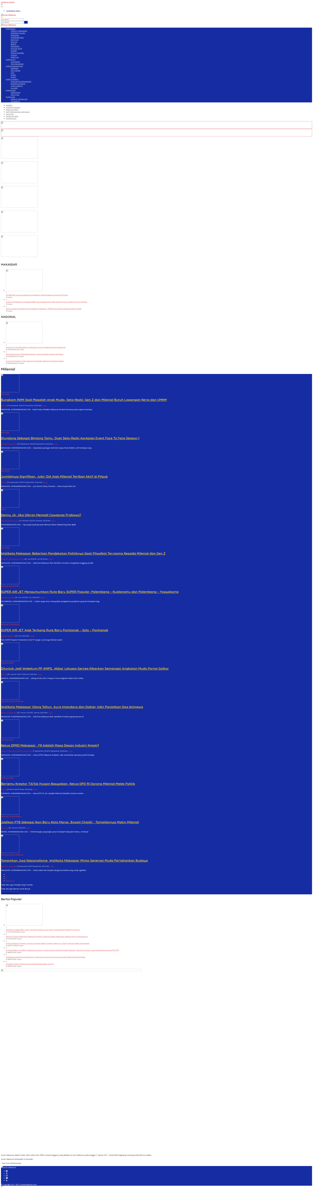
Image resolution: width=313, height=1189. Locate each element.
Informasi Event (7, 739)
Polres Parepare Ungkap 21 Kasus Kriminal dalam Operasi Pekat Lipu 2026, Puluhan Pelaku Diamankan (47, 943)
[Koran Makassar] (8, 15)
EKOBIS (4, 597)
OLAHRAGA (5, 444)
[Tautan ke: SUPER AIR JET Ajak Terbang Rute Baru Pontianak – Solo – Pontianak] (10, 622)
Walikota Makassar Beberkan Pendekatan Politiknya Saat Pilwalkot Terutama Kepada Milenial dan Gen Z (83, 553)
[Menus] (2, 4)
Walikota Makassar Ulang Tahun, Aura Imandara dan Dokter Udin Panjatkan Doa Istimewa (72, 707)
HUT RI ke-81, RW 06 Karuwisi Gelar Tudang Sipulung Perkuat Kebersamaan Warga (34, 259)
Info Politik (5, 394)
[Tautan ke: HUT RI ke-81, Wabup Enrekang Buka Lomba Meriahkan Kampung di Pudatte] (19, 207)
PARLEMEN (11, 751)
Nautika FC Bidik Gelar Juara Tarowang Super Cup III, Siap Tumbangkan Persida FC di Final (42, 930)
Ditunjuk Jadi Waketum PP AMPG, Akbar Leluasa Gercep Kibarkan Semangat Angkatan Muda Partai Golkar (85, 668)
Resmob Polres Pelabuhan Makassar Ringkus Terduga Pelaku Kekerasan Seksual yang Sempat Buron (47, 936)
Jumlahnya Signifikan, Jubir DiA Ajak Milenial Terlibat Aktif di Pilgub (54, 476)
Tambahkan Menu (13, 11)
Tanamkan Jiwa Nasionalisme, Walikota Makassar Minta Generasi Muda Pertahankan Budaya (74, 860)
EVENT (3, 751)
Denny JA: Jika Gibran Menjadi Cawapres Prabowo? (41, 515)
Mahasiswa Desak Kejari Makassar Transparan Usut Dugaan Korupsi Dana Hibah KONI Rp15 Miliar (45, 957)
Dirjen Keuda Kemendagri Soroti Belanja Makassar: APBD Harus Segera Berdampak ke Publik (43, 309)
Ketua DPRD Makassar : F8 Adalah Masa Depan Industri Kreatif (50, 745)
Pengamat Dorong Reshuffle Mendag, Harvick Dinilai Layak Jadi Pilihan (34, 354)
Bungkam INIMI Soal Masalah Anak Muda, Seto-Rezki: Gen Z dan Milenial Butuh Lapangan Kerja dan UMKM (84, 400)
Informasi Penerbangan (10, 586)
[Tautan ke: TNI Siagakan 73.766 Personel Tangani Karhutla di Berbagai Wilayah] (19, 182)
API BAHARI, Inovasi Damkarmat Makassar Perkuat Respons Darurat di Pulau (37, 295)
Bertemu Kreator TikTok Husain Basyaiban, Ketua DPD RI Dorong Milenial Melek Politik (68, 784)
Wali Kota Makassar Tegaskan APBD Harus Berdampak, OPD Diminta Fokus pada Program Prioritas (46, 302)
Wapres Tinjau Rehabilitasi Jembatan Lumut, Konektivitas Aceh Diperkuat (35, 347)
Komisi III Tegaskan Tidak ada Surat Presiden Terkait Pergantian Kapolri (35, 361)
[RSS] (7, 1180)
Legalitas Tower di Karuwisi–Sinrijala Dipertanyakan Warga (30, 964)
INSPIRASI (11, 597)
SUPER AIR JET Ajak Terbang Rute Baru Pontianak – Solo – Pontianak (54, 630)
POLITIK (4, 405)
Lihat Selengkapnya (10, 893)
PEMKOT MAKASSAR (9, 559)
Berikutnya (10, 881)
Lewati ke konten (8, 2)
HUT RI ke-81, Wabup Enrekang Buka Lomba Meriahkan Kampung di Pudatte (32, 209)
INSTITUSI (5, 828)
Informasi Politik (7, 663)
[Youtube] (7, 1178)
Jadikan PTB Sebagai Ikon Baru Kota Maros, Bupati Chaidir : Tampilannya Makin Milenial (70, 822)
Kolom (3, 509)
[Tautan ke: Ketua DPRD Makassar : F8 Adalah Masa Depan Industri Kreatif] (10, 737)
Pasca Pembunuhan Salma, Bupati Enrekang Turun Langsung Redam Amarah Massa (35, 234)
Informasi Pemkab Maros (11, 816)
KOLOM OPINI (6, 521)
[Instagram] (7, 1176)
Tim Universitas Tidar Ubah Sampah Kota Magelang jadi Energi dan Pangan (32, 160)
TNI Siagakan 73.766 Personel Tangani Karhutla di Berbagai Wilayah (28, 185)
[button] (26, 22)
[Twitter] (7, 1173)
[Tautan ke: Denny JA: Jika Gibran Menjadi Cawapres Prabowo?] (10, 507)
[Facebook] (7, 1171)
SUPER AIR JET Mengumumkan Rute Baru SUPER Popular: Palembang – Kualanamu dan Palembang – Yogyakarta (90, 592)
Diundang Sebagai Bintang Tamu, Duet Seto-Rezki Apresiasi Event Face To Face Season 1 (70, 438)
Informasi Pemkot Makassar (12, 701)
